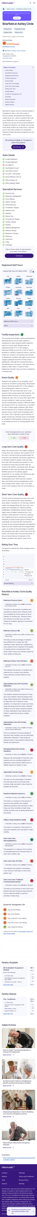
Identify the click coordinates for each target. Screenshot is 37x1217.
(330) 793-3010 (7, 58)
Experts (4, 1184)
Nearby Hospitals (10, 99)
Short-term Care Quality (12, 86)
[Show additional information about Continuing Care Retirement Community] (13, 165)
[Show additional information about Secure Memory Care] (20, 177)
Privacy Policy (23, 1180)
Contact (4, 1173)
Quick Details (9, 70)
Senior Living (10, 9)
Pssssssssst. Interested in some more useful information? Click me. (21, 1211)
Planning (22, 1173)
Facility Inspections (10, 78)
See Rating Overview (9, 46)
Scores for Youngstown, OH (13, 94)
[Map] (18, 948)
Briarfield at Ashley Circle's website (15, 50)
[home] (8, 3)
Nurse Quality (9, 81)
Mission (4, 1176)
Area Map (8, 96)
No (25, 438)
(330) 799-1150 (8, 1014)
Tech (3, 1180)
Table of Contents (9, 68)
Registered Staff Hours (12, 75)
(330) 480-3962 (8, 985)
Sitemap (21, 1184)
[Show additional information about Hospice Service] (16, 180)
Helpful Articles (9, 104)
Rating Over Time (10, 89)
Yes (14, 438)
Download (16, 18)
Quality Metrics (9, 91)
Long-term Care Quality (12, 83)
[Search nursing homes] (30, 3)
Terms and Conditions (26, 1176)
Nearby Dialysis (9, 102)
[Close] (33, 1211)
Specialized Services (11, 73)
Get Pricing (17, 147)
